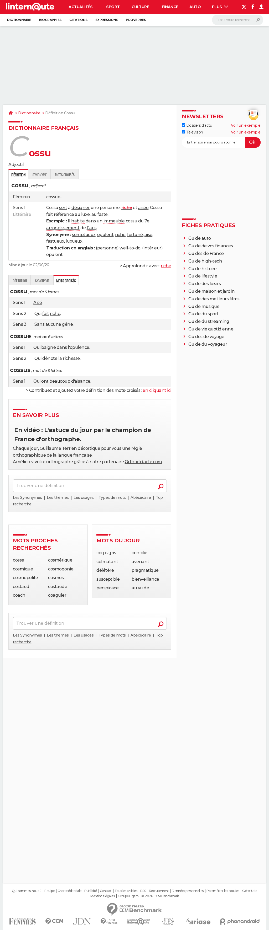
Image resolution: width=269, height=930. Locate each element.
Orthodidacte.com (143, 461)
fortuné (135, 234)
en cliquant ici (157, 390)
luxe (85, 214)
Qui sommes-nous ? (27, 891)
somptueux (84, 234)
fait (49, 214)
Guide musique (204, 306)
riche (120, 234)
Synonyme (39, 174)
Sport (113, 6)
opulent (105, 234)
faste (102, 214)
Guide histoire (202, 268)
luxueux (74, 241)
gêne (67, 324)
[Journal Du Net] (82, 921)
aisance (82, 381)
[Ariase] (198, 921)
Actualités (80, 6)
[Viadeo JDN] (168, 921)
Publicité (90, 891)
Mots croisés (64, 174)
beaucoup (59, 381)
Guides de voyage (206, 336)
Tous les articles (126, 891)
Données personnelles (187, 891)
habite (78, 220)
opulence (79, 347)
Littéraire (22, 214)
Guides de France (206, 253)
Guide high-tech (205, 261)
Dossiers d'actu (198, 125)
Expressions (106, 20)
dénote (49, 358)
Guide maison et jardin (211, 291)
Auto (195, 6)
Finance (170, 6)
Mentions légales (102, 896)
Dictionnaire (19, 20)
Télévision (194, 132)
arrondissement (62, 227)
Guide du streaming (208, 321)
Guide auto (199, 238)
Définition (20, 280)
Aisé (37, 302)
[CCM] (54, 921)
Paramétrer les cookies (222, 891)
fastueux (55, 241)
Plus (217, 6)
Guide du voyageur (207, 344)
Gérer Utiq (249, 891)
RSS (143, 891)
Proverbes (136, 20)
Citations (78, 20)
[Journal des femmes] (22, 921)
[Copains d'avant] (138, 921)
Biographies (50, 20)
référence (64, 214)
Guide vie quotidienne (211, 329)
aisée (143, 207)
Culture (140, 6)
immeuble (114, 220)
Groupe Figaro (128, 896)
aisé (148, 234)
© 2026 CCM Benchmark (160, 896)
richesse (71, 358)
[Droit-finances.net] (109, 921)
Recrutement (159, 891)
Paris (92, 227)
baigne (48, 347)
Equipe (49, 891)
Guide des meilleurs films (214, 298)
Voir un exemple (246, 125)
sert (63, 207)
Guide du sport (203, 313)
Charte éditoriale (69, 891)
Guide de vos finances (210, 245)
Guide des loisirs (204, 283)
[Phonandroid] (240, 921)
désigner (80, 207)
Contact (106, 891)
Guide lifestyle (202, 276)
